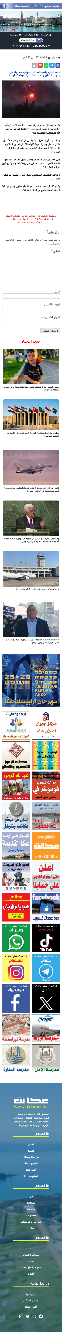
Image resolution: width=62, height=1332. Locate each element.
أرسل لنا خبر (31, 1300)
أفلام (31, 1274)
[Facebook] (28, 45)
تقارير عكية (31, 1163)
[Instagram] (16, 45)
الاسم (57, 291)
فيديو (31, 1151)
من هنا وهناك (31, 1157)
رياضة (31, 1209)
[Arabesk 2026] (31, 705)
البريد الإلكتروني (52, 304)
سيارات (31, 1215)
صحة (31, 1261)
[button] (58, 65)
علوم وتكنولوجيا (31, 1267)
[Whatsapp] (24, 45)
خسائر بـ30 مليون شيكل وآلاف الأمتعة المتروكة (37, 589)
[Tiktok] (12, 45)
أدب (31, 1248)
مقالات (31, 1228)
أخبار (31, 1144)
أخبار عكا (31, 1170)
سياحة (31, 1203)
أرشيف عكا (31, 1176)
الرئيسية (31, 1294)
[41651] (31, 8)
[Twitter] (20, 45)
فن (31, 1196)
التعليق (55, 251)
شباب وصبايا (31, 1255)
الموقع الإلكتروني (51, 317)
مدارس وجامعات (31, 1222)
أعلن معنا (31, 1307)
